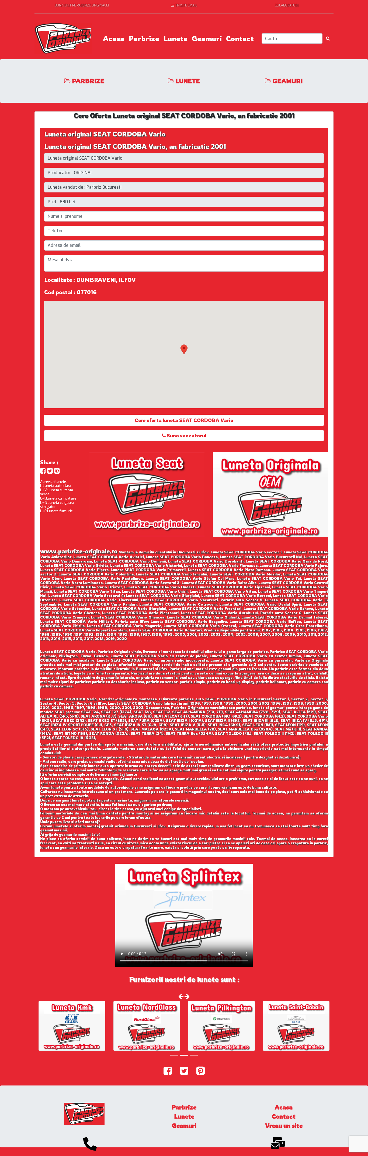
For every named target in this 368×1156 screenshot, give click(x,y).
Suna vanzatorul (186, 435)
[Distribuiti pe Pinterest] (57, 471)
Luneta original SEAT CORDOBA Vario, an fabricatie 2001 (135, 146)
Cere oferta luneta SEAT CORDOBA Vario (184, 420)
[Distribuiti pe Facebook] (43, 471)
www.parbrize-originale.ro (78, 551)
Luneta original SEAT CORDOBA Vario (104, 134)
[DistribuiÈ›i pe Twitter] (50, 471)
